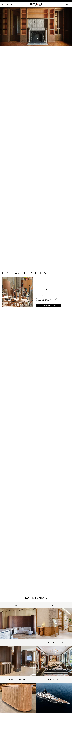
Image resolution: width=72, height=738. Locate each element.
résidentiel (17, 605)
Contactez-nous (65, 4)
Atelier (3, 4)
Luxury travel (54, 680)
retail (54, 605)
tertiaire (17, 642)
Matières (15, 4)
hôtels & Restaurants (54, 642)
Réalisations (9, 4)
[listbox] (56, 4)
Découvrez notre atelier (49, 305)
